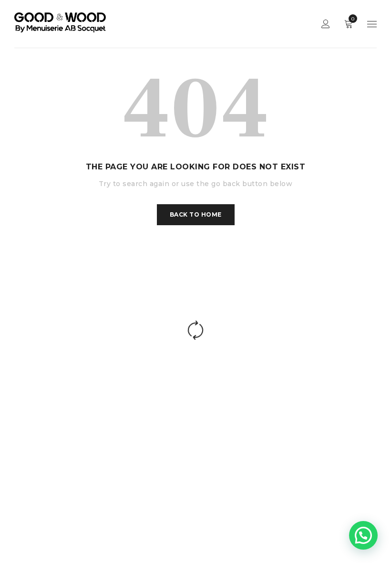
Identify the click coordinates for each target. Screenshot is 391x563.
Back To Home (196, 214)
